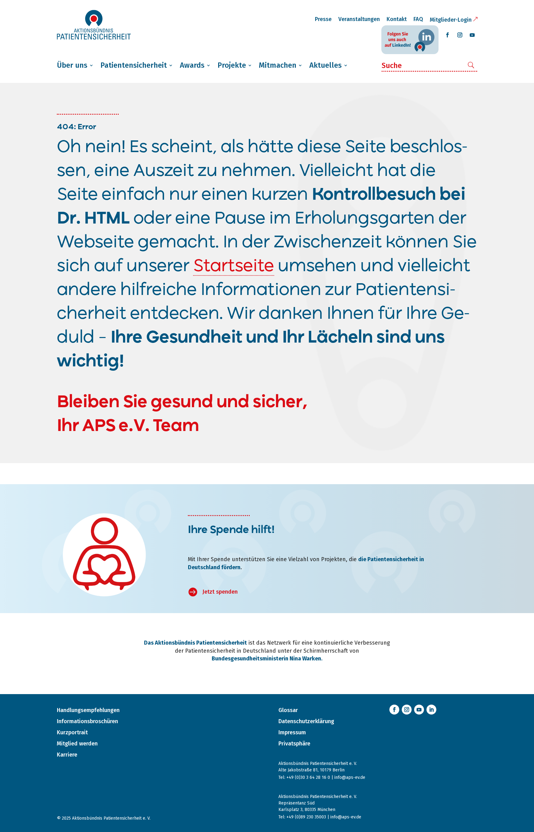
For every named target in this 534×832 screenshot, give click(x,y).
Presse (323, 19)
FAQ (418, 19)
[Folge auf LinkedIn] (431, 710)
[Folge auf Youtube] (472, 35)
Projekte (232, 65)
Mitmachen (277, 65)
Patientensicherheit (133, 65)
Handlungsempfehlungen (88, 710)
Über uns (72, 65)
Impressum (292, 732)
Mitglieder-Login (451, 19)
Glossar (288, 710)
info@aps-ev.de (349, 777)
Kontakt (397, 19)
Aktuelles (325, 65)
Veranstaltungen (359, 19)
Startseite (233, 266)
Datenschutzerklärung (306, 721)
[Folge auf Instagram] (460, 35)
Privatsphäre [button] (294, 743)
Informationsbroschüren (87, 721)
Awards (192, 65)
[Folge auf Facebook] (447, 35)
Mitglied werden (77, 743)
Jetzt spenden (220, 591)
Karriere (67, 754)
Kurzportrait (72, 732)
